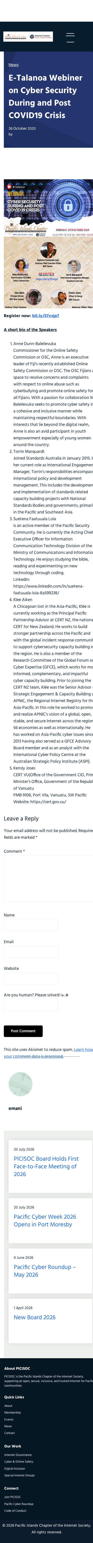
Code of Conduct (15, 1510)
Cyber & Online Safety (18, 1461)
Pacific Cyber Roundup (18, 1504)
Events (8, 1419)
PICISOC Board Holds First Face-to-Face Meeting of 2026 (46, 1167)
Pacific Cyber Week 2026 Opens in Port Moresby (45, 1221)
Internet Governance (18, 1455)
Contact (9, 1433)
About (8, 1406)
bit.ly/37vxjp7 (45, 316)
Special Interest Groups (19, 1475)
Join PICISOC (12, 1497)
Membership (12, 1412)
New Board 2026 (35, 1318)
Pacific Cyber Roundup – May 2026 (45, 1271)
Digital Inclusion (14, 1468)
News (14, 65)
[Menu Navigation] (70, 37)
